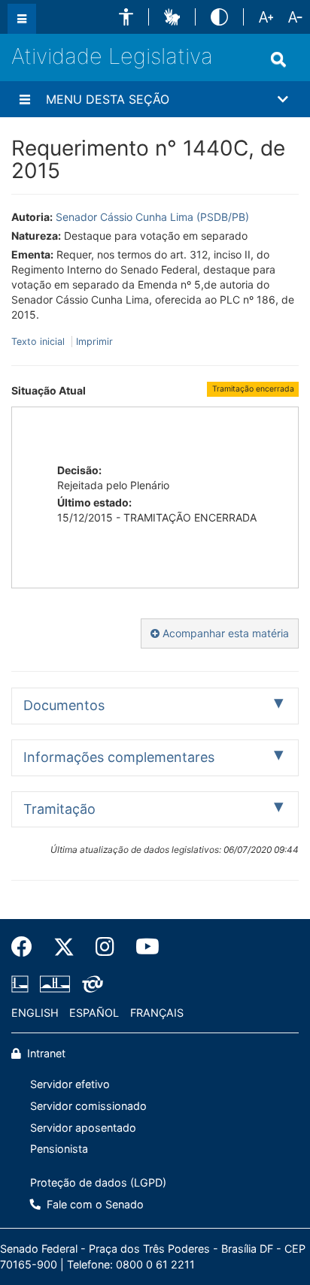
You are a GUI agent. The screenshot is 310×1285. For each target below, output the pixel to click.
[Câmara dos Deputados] (22, 984)
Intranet (44, 1053)
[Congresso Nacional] (55, 984)
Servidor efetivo (70, 1084)
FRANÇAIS (157, 1012)
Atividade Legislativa (112, 56)
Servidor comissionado (88, 1105)
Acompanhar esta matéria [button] (224, 633)
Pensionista (59, 1148)
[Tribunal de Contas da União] (90, 984)
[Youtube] (142, 947)
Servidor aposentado (83, 1127)
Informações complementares (118, 757)
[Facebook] (27, 947)
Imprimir (94, 341)
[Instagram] (105, 947)
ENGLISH (35, 1012)
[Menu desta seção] (25, 99)
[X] (64, 947)
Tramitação (59, 809)
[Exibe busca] (278, 59)
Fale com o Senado (94, 1204)
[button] (126, 17)
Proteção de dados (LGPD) (98, 1182)
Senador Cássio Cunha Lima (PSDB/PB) (152, 216)
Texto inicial (39, 341)
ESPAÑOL (94, 1012)
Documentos (64, 705)
